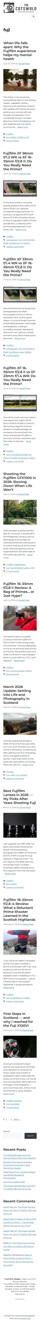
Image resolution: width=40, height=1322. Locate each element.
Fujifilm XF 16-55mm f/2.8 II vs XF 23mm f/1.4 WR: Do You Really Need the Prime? (19, 376)
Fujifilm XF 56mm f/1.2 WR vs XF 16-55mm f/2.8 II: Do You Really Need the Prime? (18, 161)
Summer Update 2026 (14, 1182)
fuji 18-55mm (16, 998)
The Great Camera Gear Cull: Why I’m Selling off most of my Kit (19, 1210)
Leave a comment (15, 247)
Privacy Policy (20, 1299)
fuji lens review (17, 671)
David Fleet (8, 1207)
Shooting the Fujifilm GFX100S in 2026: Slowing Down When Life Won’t (19, 482)
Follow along (20, 1294)
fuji (7, 137)
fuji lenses (23, 458)
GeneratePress (24, 1318)
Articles (10, 772)
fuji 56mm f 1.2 (16, 243)
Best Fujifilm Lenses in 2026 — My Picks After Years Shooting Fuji (19, 797)
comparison (12, 240)
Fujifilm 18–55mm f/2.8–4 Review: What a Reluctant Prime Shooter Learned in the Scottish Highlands (19, 910)
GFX (32, 568)
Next (17, 1119)
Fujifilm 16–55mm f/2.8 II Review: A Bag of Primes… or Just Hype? (18, 590)
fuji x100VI (14, 1104)
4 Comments (12, 355)
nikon (13, 775)
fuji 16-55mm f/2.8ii (19, 455)
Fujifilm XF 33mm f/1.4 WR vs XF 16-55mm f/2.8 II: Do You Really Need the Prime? (18, 267)
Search (6, 1131)
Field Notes (19, 564)
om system (21, 775)
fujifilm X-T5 (23, 137)
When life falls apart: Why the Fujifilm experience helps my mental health (19, 51)
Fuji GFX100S (16, 568)
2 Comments (12, 141)
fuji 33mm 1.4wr (16, 352)
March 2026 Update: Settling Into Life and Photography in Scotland (17, 695)
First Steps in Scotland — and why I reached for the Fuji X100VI (18, 1020)
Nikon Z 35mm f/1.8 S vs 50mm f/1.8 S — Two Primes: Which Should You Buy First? (19, 1222)
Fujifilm (10, 134)
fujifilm (13, 137)
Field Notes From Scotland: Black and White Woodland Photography (19, 1175)
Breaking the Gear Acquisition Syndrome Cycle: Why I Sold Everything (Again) (17, 1165)
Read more (22, 127)
